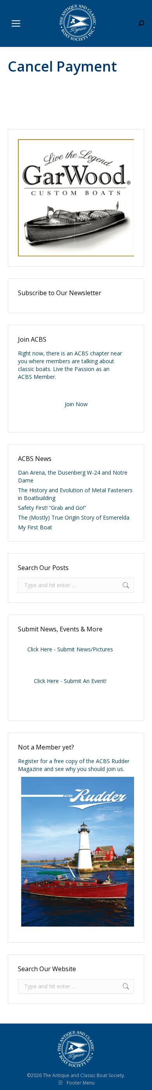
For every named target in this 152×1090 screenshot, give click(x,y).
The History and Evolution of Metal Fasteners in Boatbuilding (75, 494)
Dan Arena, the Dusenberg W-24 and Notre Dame (72, 476)
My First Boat (35, 527)
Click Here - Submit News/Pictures (70, 649)
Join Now (76, 404)
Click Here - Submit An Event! (70, 681)
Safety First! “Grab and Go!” (52, 507)
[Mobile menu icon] (16, 23)
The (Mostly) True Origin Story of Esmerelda (73, 517)
